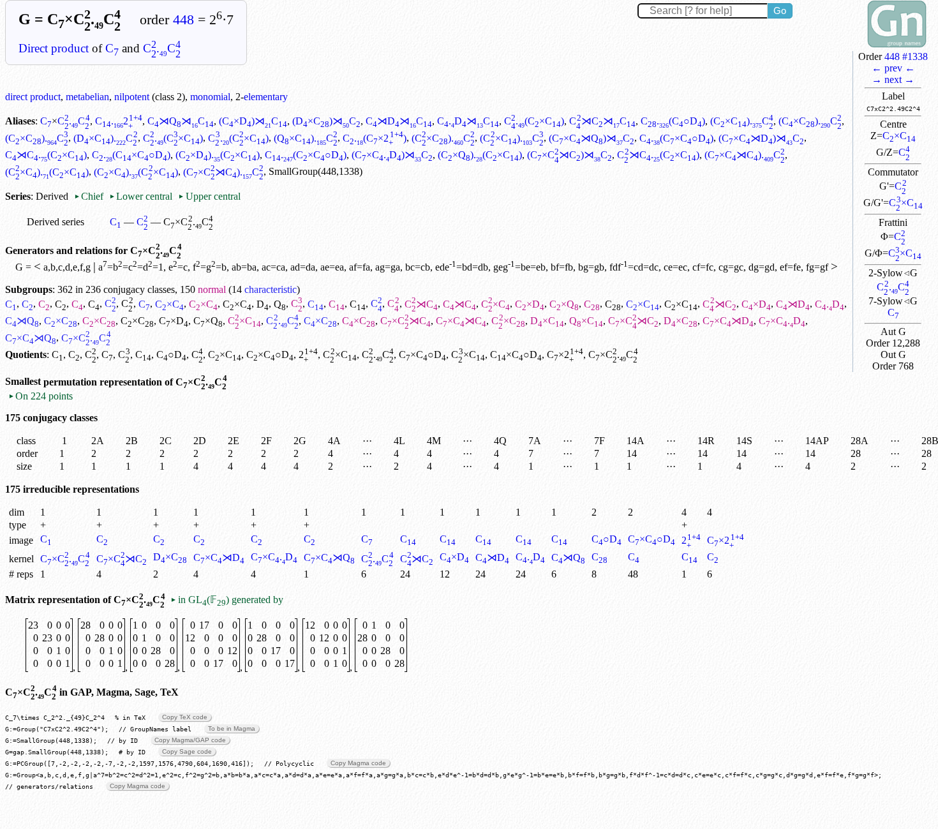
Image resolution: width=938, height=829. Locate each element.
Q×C (586, 320)
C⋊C (421, 304)
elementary (266, 96)
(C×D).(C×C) (217, 154)
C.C (162, 48)
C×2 (565, 354)
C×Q (564, 304)
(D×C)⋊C (326, 121)
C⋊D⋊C (399, 121)
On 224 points (40, 396)
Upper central (209, 196)
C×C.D (782, 320)
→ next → (893, 79)
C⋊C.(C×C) (46, 154)
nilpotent (131, 96)
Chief (90, 196)
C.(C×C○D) (676, 138)
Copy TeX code (184, 717)
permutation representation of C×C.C (135, 382)
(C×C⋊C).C (744, 154)
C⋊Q (22, 320)
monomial (210, 96)
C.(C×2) (374, 138)
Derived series (55, 221)
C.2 (118, 121)
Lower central (140, 196)
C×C (899, 135)
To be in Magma (231, 728)
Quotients (26, 354)
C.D (829, 304)
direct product (33, 96)
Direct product (54, 48)
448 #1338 (906, 56)
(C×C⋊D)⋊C (761, 138)
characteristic (270, 289)
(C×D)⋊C (253, 121)
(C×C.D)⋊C (392, 154)
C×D (529, 304)
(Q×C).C (306, 138)
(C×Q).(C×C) (480, 154)
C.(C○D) (673, 121)
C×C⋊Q (30, 337)
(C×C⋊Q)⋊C (591, 138)
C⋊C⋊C (602, 121)
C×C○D (270, 354)
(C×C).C (741, 121)
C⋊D (793, 304)
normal (212, 289)
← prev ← (893, 68)
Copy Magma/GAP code (190, 739)
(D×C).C (105, 138)
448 (183, 19)
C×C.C (65, 558)
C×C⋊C (405, 320)
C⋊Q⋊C (180, 121)
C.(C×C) (534, 121)
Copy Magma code (358, 762)
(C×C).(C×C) (47, 172)
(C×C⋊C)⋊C (569, 154)
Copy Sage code (187, 751)
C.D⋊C (468, 121)
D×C (547, 320)
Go (779, 10)
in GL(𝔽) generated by (226, 599)
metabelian (87, 96)
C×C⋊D (728, 320)
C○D (171, 354)
